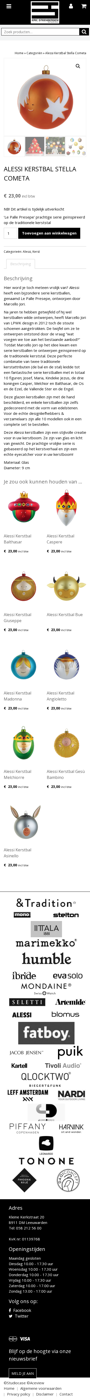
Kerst (36, 251)
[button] (78, 66)
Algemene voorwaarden (41, 1388)
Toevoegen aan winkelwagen (49, 233)
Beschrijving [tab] (20, 263)
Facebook (21, 1310)
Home (19, 53)
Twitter (21, 1316)
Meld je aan (23, 1373)
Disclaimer (45, 1394)
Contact (66, 1394)
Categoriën (34, 53)
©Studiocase (15, 1382)
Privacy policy (18, 1394)
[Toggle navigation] (9, 5)
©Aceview (35, 1382)
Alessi (27, 251)
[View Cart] (84, 6)
